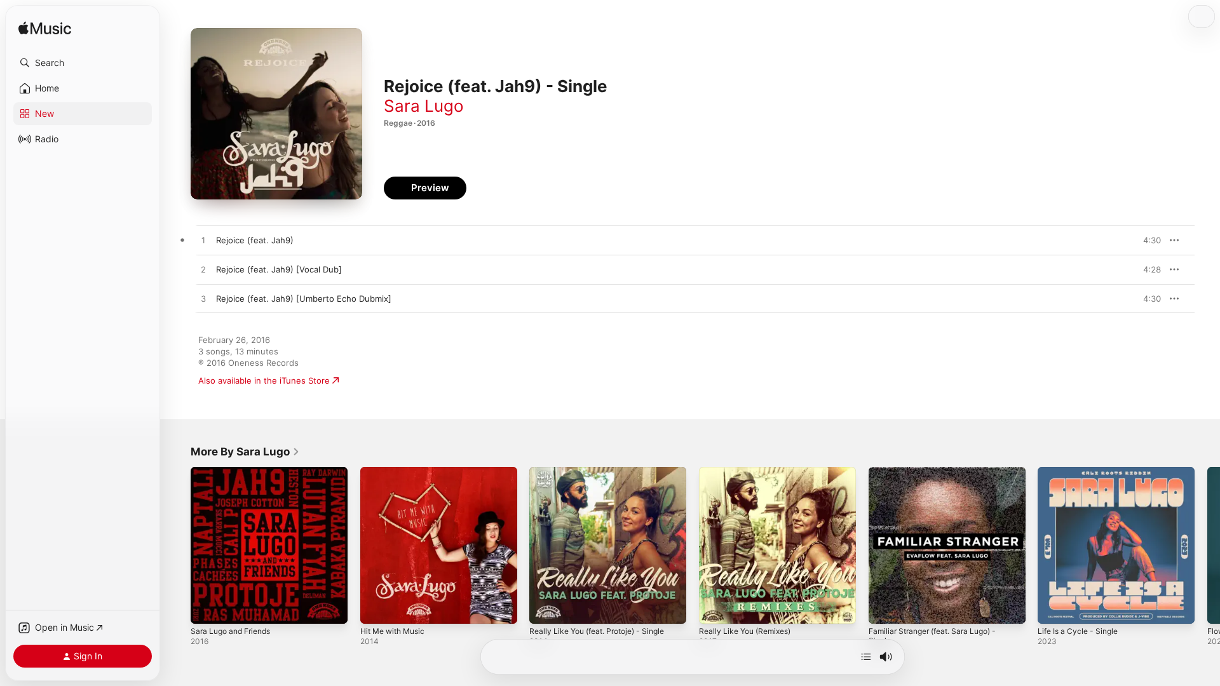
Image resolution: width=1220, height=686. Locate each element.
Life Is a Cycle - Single (1081, 472)
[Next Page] (1207, 545)
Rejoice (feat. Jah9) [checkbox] (255, 240)
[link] (245, 452)
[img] (44, 29)
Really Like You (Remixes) (749, 472)
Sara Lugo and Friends (235, 472)
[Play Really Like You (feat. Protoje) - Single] (545, 607)
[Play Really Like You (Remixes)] (714, 607)
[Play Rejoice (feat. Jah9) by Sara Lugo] (203, 240)
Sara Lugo (424, 106)
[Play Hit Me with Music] (376, 607)
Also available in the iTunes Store (264, 380)
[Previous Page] (178, 545)
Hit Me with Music (396, 472)
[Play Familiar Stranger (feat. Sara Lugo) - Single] (884, 607)
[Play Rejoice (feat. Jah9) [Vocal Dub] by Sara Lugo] (203, 270)
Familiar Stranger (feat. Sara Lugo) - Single (940, 477)
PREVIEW (1147, 240)
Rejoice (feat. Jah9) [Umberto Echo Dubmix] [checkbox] (303, 298)
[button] (82, 63)
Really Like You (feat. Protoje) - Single (604, 472)
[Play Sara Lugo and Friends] (206, 607)
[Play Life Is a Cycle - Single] (1053, 607)
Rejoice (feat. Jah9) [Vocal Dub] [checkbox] (279, 269)
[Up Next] (866, 657)
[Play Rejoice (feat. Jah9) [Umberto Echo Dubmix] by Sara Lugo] (203, 299)
